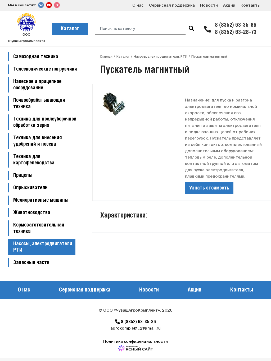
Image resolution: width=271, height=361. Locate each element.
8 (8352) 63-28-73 (235, 32)
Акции (229, 5)
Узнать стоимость (209, 188)
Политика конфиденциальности (135, 341)
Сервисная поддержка (172, 5)
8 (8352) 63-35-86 (235, 25)
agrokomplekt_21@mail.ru (135, 328)
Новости (209, 5)
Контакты (250, 5)
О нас (138, 5)
